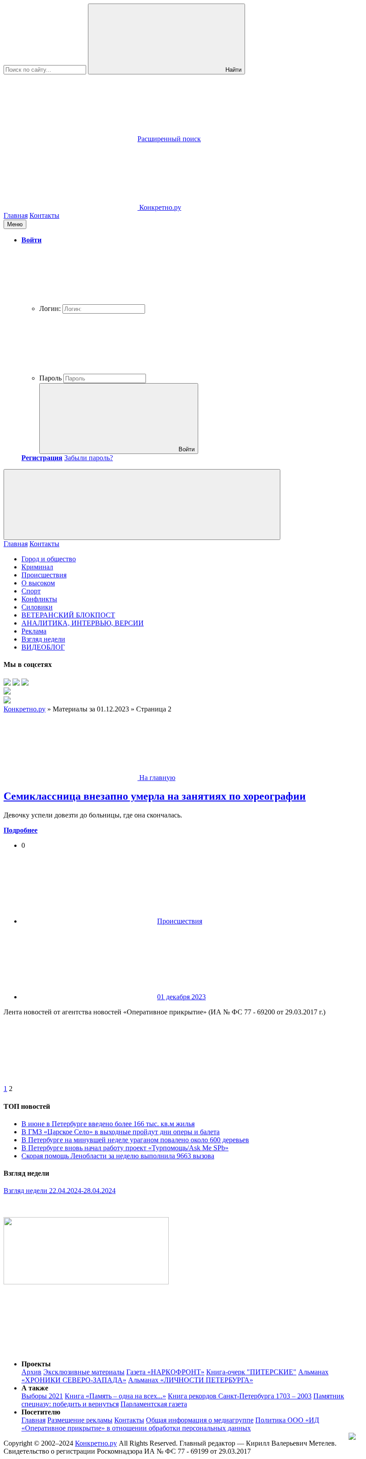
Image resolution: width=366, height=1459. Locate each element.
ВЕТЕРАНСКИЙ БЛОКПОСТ (68, 615)
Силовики (37, 607)
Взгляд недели (43, 639)
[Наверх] (70, 1349)
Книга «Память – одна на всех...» (115, 1396)
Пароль (50, 378)
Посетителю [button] (40, 1412)
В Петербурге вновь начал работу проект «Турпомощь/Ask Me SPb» (125, 1148)
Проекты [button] (36, 1364)
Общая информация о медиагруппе (200, 1420)
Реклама (33, 631)
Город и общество (48, 559)
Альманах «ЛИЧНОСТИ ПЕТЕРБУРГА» (190, 1380)
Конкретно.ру (96, 1443)
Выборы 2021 (42, 1396)
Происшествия (44, 575)
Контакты (44, 215)
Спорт (31, 591)
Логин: (50, 308)
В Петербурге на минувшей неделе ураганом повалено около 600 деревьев (135, 1140)
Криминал (37, 567)
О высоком (38, 583)
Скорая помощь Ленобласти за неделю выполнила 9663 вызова (117, 1156)
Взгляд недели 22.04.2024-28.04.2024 (60, 1190)
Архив (31, 1372)
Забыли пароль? (88, 458)
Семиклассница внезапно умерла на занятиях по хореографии (155, 796)
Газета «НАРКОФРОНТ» (165, 1372)
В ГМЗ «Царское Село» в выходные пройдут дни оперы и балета (120, 1132)
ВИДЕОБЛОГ (43, 647)
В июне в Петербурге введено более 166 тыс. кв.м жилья (108, 1124)
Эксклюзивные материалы (84, 1372)
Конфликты (39, 599)
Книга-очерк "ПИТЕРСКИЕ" (251, 1372)
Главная (16, 215)
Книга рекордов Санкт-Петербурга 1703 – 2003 (240, 1396)
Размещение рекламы (79, 1420)
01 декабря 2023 (181, 997)
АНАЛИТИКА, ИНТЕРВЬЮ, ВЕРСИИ (82, 623)
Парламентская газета (154, 1404)
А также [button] (34, 1388)
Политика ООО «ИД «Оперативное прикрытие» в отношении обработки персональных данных (170, 1424)
